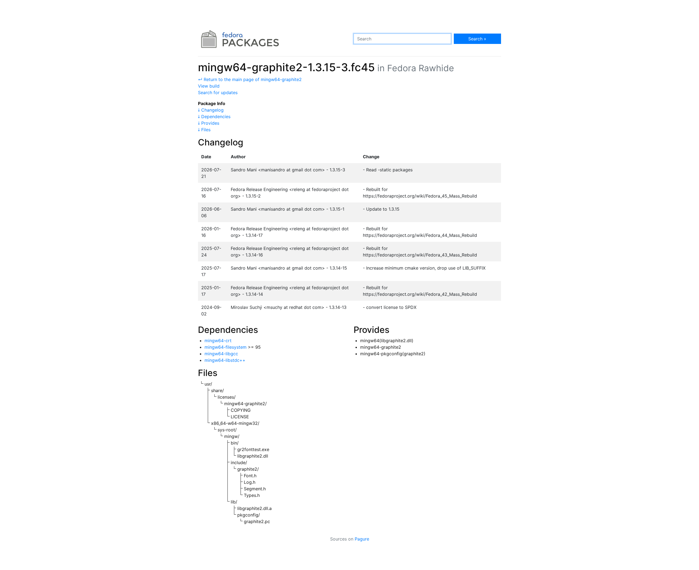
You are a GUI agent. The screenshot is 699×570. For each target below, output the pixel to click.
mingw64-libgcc (221, 353)
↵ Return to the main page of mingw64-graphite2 (250, 79)
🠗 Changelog (211, 110)
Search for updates (218, 92)
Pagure (362, 539)
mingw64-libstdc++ (225, 360)
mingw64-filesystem (226, 347)
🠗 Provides (208, 123)
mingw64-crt (218, 340)
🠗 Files (204, 129)
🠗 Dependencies (214, 116)
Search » (477, 38)
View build (209, 86)
